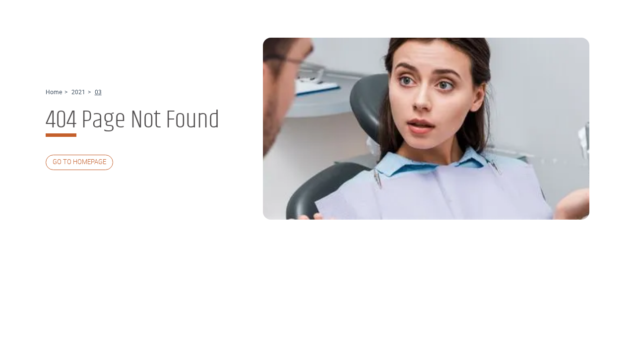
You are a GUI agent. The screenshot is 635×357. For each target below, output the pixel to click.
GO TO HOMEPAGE (79, 162)
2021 (78, 92)
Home (54, 92)
